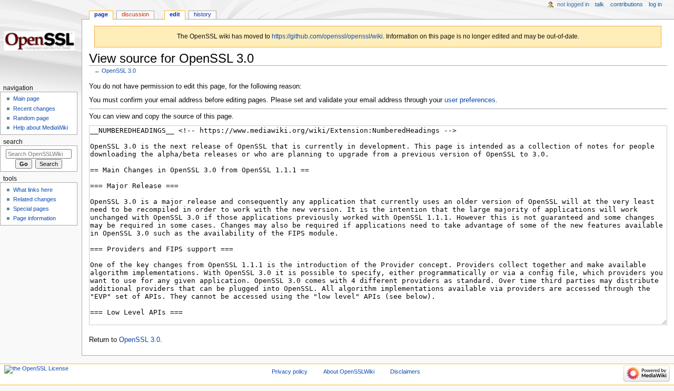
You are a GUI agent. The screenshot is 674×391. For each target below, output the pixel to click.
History (202, 14)
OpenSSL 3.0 (119, 70)
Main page (26, 98)
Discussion (135, 14)
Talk (599, 4)
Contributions (626, 4)
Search (13, 142)
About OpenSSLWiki (348, 371)
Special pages (31, 209)
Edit (175, 14)
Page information (34, 218)
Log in (655, 4)
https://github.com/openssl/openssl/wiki (327, 36)
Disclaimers (405, 371)
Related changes (34, 199)
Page (101, 14)
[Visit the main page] (41, 41)
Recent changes (34, 108)
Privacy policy (290, 371)
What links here (33, 190)
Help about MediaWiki (40, 127)
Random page (31, 118)
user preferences (469, 100)
